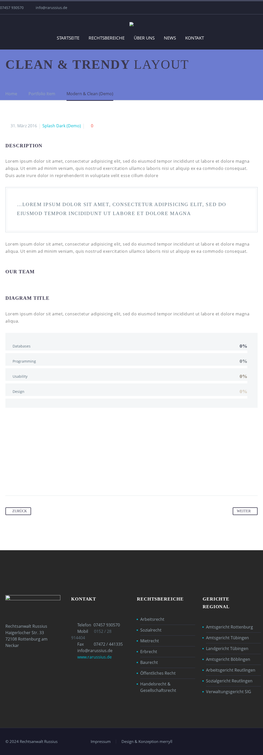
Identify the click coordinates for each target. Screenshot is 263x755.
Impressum (101, 741)
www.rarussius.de (94, 657)
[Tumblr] (39, 479)
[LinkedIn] (49, 479)
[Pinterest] (29, 479)
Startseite (68, 38)
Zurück (19, 511)
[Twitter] (19, 479)
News (170, 38)
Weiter (244, 511)
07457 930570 (106, 625)
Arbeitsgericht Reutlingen (230, 670)
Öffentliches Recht (158, 673)
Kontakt (194, 38)
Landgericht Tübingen (227, 648)
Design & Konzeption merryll (146, 741)
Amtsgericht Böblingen (228, 659)
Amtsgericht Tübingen (227, 638)
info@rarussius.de (51, 7)
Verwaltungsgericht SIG (228, 691)
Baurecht (149, 662)
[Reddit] (58, 479)
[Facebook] (10, 479)
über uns (144, 38)
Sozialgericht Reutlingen (229, 681)
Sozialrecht (151, 630)
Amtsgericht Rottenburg (229, 627)
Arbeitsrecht (152, 619)
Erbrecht (148, 651)
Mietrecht (149, 641)
